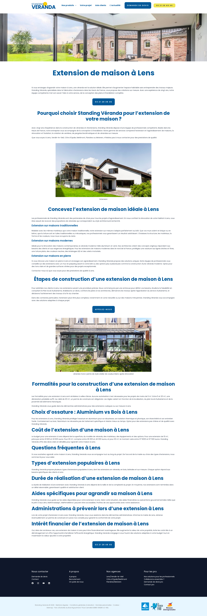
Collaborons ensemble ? (154, 579)
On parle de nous (76, 582)
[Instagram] (38, 583)
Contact (35, 579)
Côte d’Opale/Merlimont (116, 579)
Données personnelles (104, 605)
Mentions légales (62, 605)
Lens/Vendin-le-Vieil (114, 576)
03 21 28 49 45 (103, 102)
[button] (103, 309)
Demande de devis (39, 576)
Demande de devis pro (153, 582)
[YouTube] (44, 583)
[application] (75, 5)
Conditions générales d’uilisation (82, 605)
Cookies (116, 605)
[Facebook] (33, 583)
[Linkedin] (49, 583)
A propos (72, 576)
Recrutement (74, 579)
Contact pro (149, 584)
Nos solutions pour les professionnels (159, 576)
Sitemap (50, 608)
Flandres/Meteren (113, 582)
